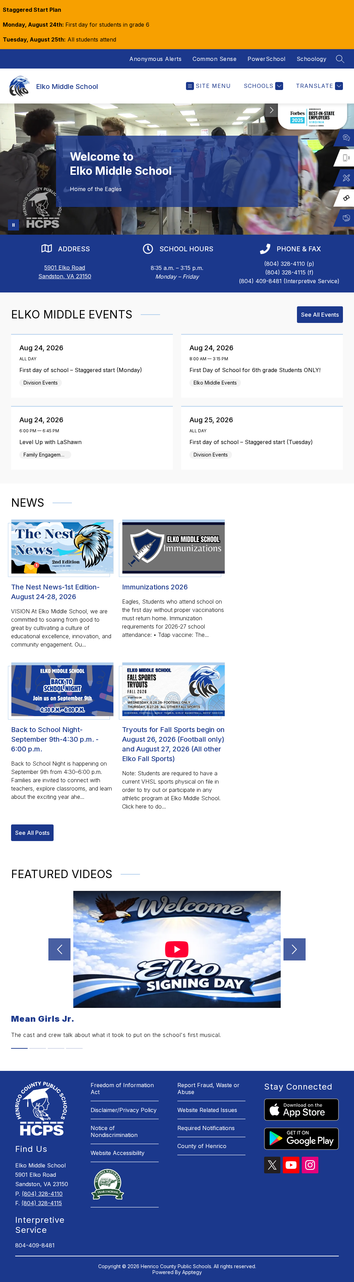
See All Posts (32, 832)
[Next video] (294, 949)
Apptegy (192, 1272)
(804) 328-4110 (42, 1193)
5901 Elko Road (64, 267)
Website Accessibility (118, 1152)
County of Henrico (201, 1146)
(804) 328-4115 (41, 1203)
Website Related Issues (207, 1110)
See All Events (320, 314)
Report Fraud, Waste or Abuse (208, 1088)
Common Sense (214, 58)
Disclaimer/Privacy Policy (124, 1110)
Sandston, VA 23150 (64, 276)
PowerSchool (267, 58)
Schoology (312, 58)
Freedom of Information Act (122, 1088)
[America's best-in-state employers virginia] (312, 116)
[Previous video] (59, 949)
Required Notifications (206, 1128)
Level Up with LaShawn (52, 442)
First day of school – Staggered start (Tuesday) (253, 442)
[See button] (271, 110)
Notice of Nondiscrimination (114, 1131)
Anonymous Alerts (155, 58)
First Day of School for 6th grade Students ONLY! (256, 370)
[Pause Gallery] (13, 225)
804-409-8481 (35, 1245)
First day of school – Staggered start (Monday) (82, 370)
